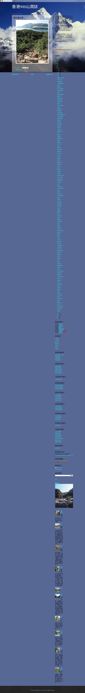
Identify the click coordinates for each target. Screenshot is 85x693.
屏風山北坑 (59, 79)
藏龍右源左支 (59, 99)
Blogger (52, 690)
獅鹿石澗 (59, 280)
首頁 (32, 74)
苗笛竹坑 (59, 258)
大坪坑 (58, 311)
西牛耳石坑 (59, 125)
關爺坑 (58, 300)
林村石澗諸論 (57, 425)
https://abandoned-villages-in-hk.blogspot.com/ (64, 455)
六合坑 (58, 237)
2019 (58, 60)
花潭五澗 (57, 348)
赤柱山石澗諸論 (58, 371)
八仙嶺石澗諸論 (60, 83)
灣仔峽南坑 (59, 247)
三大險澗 (57, 338)
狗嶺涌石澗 (59, 186)
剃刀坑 (58, 160)
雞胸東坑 (59, 254)
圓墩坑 (58, 236)
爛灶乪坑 (57, 483)
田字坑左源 (59, 215)
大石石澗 (59, 156)
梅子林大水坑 (59, 177)
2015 (58, 67)
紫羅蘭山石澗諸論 (58, 369)
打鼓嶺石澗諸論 (58, 417)
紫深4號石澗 (59, 283)
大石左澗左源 (59, 245)
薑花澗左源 (61, 326)
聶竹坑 (58, 291)
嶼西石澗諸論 (59, 90)
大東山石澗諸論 (60, 105)
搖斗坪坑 (59, 85)
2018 (58, 61)
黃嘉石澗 (59, 226)
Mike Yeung (58, 467)
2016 (58, 65)
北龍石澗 (59, 129)
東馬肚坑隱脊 (61, 328)
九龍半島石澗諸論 (58, 379)
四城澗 (58, 107)
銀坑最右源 (59, 241)
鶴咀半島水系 (18, 69)
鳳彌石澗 (59, 151)
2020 (58, 58)
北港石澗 (59, 120)
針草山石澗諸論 (60, 88)
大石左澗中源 (59, 307)
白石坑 (58, 190)
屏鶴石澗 (59, 219)
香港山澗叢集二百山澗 (59, 354)
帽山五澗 (57, 341)
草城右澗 (59, 199)
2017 (58, 63)
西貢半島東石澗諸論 (59, 387)
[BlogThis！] (24, 67)
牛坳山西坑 (59, 153)
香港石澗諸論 (57, 359)
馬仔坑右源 (59, 193)
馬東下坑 (59, 304)
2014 (58, 316)
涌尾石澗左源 (59, 180)
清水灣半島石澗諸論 (59, 385)
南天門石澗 (59, 249)
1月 (58, 313)
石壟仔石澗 (59, 149)
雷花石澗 (59, 147)
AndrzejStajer (44, 690)
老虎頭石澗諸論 (58, 436)
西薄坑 (58, 140)
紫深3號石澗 (59, 298)
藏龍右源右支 (59, 98)
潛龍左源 (59, 142)
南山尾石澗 (59, 295)
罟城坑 (58, 260)
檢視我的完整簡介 (58, 469)
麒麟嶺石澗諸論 (58, 441)
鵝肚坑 (58, 296)
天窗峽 (58, 92)
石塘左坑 (59, 287)
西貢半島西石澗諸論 (59, 388)
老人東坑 (59, 166)
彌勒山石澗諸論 (58, 435)
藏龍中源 (59, 96)
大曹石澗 (59, 201)
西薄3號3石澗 (59, 138)
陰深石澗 (59, 206)
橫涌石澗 (59, 169)
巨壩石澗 (59, 274)
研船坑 (58, 223)
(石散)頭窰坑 (59, 81)
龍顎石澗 (59, 158)
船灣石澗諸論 (59, 118)
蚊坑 (61, 587)
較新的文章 (15, 74)
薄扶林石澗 (59, 202)
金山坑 (58, 133)
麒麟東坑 (59, 212)
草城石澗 (59, 87)
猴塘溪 (58, 155)
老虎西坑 (59, 173)
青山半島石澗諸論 (58, 409)
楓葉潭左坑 (59, 110)
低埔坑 (58, 103)
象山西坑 (59, 232)
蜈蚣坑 (58, 214)
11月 (59, 70)
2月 (58, 76)
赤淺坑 (58, 282)
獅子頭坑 (59, 252)
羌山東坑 (59, 239)
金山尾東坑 (61, 324)
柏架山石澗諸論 (58, 366)
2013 (58, 318)
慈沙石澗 (61, 567)
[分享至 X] (25, 67)
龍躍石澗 (59, 136)
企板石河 (59, 228)
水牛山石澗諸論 (58, 396)
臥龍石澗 (59, 127)
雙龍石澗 (59, 302)
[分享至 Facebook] (26, 67)
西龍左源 (59, 285)
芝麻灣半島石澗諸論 (59, 438)
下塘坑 (58, 208)
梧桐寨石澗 (59, 123)
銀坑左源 (59, 243)
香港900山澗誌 (25, 6)
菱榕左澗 (59, 217)
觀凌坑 (58, 191)
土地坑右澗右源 (60, 188)
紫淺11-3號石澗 (60, 276)
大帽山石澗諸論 (60, 116)
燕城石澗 (59, 210)
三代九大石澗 (61, 632)
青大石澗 (59, 144)
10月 (59, 72)
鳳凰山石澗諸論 (60, 94)
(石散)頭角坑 (61, 330)
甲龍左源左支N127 (60, 175)
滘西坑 (58, 225)
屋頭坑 (58, 234)
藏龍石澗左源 (59, 131)
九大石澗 (57, 340)
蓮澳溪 (58, 168)
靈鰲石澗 (59, 134)
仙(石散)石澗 (59, 221)
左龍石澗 (59, 278)
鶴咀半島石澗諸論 (58, 372)
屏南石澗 (59, 121)
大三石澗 (60, 325)
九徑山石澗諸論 (58, 406)
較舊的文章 (49, 74)
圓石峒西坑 (59, 204)
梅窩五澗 (57, 345)
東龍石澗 (59, 289)
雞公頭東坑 (59, 109)
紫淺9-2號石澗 (60, 250)
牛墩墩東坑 (61, 332)
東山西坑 (59, 293)
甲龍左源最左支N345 (61, 114)
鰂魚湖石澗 (59, 272)
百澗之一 (57, 346)
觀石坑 (58, 197)
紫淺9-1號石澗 (60, 306)
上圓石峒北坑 (59, 101)
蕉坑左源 (59, 267)
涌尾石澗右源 (59, 179)
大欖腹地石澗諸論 (58, 408)
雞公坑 (58, 145)
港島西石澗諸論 (58, 367)
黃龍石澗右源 (59, 265)
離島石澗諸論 (57, 448)
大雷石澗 (59, 171)
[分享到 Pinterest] (28, 67)
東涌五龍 (57, 343)
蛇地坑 (58, 261)
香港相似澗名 (57, 356)
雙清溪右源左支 (60, 230)
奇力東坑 (59, 182)
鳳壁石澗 (59, 164)
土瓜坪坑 (60, 331)
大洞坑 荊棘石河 (60, 195)
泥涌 (58, 184)
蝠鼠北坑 (59, 309)
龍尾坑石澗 (59, 162)
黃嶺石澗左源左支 (60, 77)
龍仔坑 (58, 256)
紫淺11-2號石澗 (60, 271)
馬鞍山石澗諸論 (58, 400)
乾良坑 (58, 269)
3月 (58, 74)
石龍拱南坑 (61, 669)
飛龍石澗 (59, 263)
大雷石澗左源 (59, 112)
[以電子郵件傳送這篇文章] (23, 67)
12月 (59, 68)
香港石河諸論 (57, 358)
